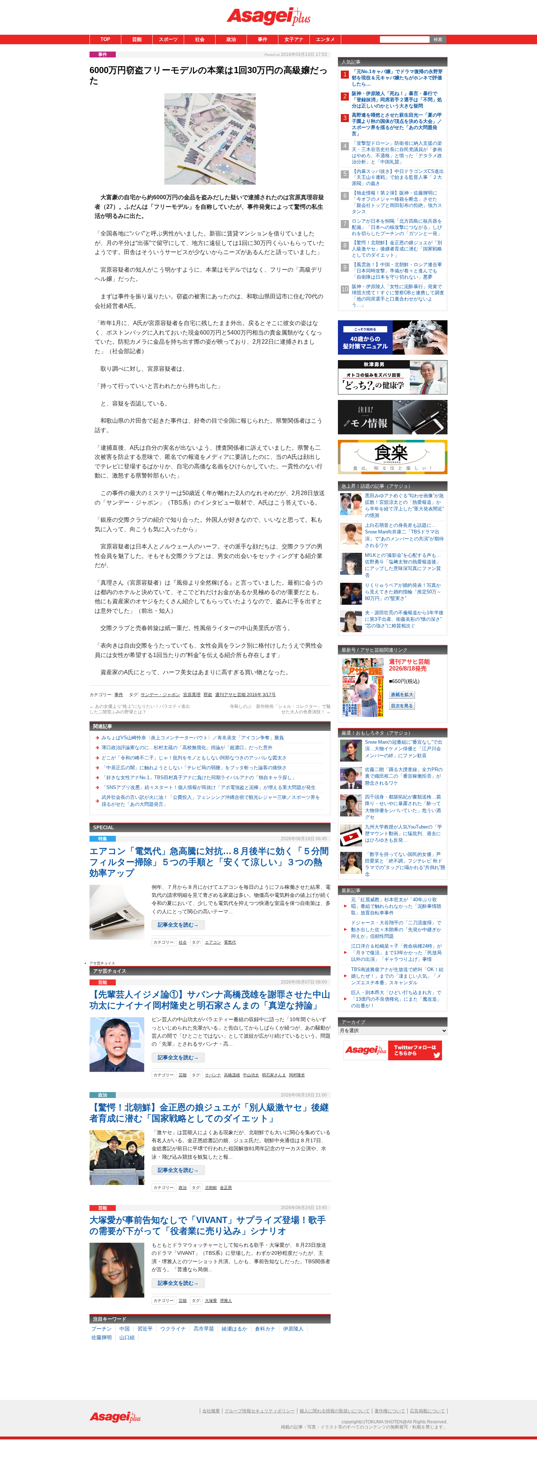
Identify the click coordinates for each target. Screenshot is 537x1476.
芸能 (137, 39)
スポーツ (168, 39)
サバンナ (213, 1075)
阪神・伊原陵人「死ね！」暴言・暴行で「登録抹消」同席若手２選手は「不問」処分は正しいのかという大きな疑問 (397, 100)
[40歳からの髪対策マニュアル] (393, 353)
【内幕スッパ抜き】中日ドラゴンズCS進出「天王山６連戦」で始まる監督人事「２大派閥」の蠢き (398, 177)
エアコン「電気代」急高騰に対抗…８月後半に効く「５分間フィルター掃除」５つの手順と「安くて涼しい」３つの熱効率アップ (209, 862)
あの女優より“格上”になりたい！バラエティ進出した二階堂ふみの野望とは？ (140, 709)
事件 (262, 39)
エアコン (213, 942)
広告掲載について (427, 1410)
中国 (124, 1329)
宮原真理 (192, 694)
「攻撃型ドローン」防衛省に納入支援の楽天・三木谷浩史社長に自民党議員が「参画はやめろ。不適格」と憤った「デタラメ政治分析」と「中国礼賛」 (397, 152)
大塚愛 (211, 1300)
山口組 (127, 1337)
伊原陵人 (293, 1329)
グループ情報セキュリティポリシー (260, 1410)
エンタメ (325, 39)
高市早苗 (204, 1329)
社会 (200, 39)
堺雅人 (226, 1300)
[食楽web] (393, 473)
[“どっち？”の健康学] (393, 393)
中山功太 (251, 1075)
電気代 (230, 942)
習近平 (145, 1329)
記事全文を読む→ (178, 925)
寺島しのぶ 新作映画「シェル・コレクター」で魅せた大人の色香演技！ (280, 709)
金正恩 (226, 1187)
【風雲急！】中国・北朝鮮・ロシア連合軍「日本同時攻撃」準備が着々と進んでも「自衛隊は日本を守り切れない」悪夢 (397, 271)
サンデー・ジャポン (160, 694)
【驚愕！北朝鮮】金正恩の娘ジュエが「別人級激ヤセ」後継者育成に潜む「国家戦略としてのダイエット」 (397, 249)
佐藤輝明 (101, 1337)
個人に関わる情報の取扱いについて (335, 1410)
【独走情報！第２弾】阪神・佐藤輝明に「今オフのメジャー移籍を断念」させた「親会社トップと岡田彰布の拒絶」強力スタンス (397, 202)
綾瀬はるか (234, 1329)
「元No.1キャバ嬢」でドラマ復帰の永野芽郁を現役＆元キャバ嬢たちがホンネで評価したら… (397, 78)
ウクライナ (173, 1329)
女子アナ (294, 39)
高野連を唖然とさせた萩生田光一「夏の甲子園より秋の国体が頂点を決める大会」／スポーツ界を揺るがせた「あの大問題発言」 (397, 124)
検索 (438, 39)
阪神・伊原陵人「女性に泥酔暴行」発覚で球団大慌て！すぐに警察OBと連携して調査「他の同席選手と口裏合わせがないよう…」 (398, 296)
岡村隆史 (297, 1075)
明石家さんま (274, 1075)
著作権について (389, 1410)
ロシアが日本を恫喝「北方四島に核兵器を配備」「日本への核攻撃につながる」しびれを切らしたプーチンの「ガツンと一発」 (397, 227)
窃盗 (207, 694)
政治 (231, 39)
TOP (105, 39)
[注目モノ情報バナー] (393, 433)
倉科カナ (265, 1329)
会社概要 (211, 1410)
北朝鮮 (211, 1187)
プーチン (101, 1329)
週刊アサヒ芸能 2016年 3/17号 (245, 694)
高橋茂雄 (232, 1075)
